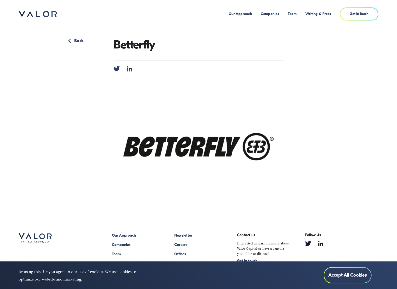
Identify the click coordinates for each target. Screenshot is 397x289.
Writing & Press (318, 14)
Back (79, 41)
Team (292, 14)
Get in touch (247, 261)
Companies (270, 14)
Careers (180, 245)
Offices (180, 254)
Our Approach (240, 14)
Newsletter (183, 235)
